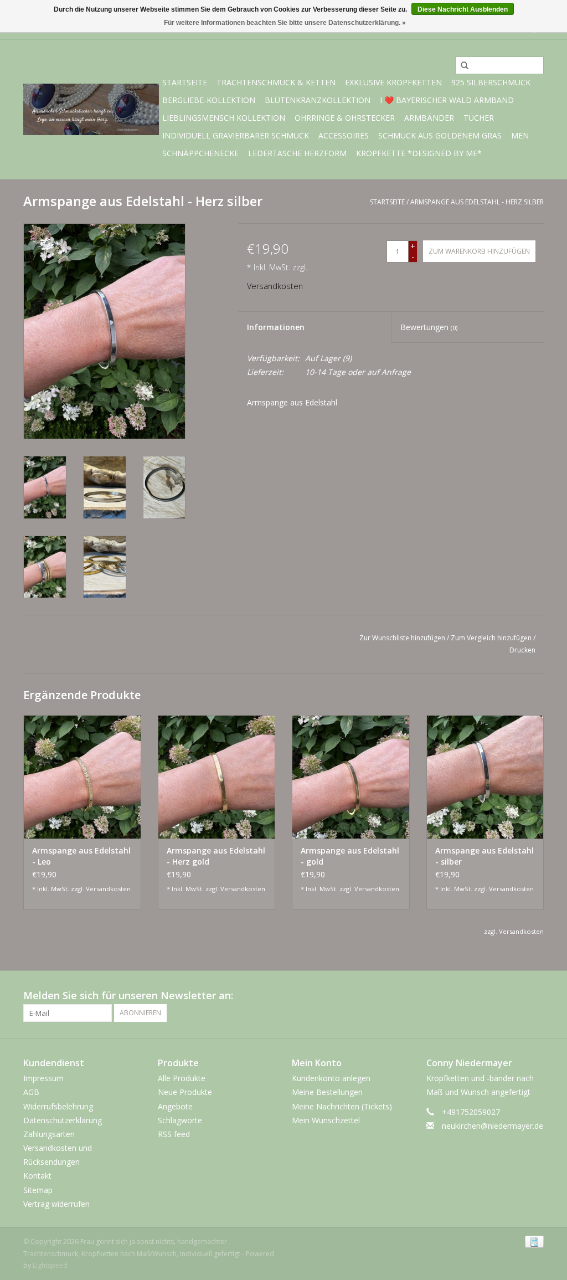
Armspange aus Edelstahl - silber (484, 856)
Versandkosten (275, 286)
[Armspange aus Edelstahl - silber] (485, 777)
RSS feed (174, 1134)
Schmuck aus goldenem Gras (440, 135)
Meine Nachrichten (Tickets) (342, 1106)
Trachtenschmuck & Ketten (276, 82)
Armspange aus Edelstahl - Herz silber (477, 202)
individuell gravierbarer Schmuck (235, 135)
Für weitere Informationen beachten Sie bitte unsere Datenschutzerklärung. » (285, 23)
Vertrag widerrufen (56, 1204)
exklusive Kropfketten (393, 82)
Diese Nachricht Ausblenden (462, 9)
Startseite (184, 82)
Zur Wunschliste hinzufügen (402, 637)
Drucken (522, 650)
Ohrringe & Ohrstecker (345, 117)
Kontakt (37, 1175)
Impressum (43, 1078)
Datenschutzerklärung (62, 1120)
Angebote (175, 1106)
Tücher (478, 117)
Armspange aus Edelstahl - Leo (81, 856)
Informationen (276, 327)
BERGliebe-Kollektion (208, 100)
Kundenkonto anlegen (331, 1078)
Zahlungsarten (49, 1134)
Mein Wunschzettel (326, 1120)
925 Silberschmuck (490, 82)
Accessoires (343, 135)
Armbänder (429, 117)
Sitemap (38, 1190)
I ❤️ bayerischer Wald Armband (447, 100)
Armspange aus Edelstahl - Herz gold (216, 856)
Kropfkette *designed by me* (419, 153)
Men (520, 135)
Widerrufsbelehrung (58, 1106)
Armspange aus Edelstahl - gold (350, 856)
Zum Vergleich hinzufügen (492, 637)
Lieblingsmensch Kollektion (223, 117)
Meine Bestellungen (327, 1092)
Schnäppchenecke (200, 153)
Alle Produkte (181, 1078)
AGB (31, 1092)
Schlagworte (180, 1120)
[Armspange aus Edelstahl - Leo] (82, 777)
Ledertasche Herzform (297, 153)
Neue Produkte (185, 1092)
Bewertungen (428, 327)
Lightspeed (50, 1265)
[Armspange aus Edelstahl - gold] (351, 777)
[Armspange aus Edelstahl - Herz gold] (217, 777)
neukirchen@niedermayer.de (492, 1125)
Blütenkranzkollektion (317, 100)
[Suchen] (460, 65)
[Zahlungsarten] (532, 1241)
